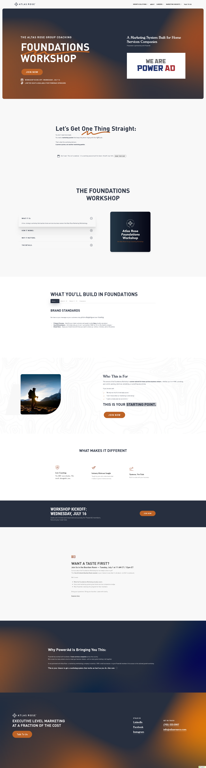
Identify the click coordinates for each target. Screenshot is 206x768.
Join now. (111, 668)
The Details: (27, 245)
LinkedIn (137, 722)
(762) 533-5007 (171, 724)
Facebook (138, 727)
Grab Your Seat (120, 156)
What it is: (26, 218)
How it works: (28, 230)
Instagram (138, 731)
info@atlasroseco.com (174, 729)
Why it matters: (29, 238)
